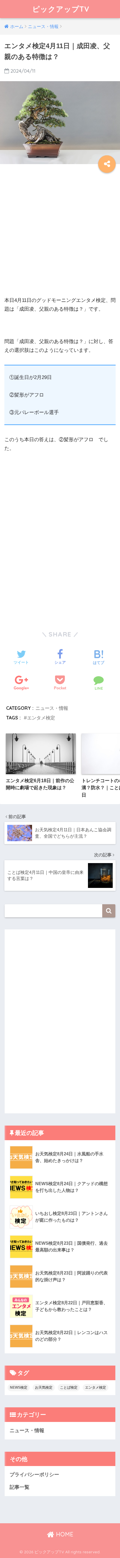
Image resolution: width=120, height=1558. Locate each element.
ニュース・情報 (52, 708)
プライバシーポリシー (34, 1474)
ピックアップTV (60, 8)
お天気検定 (43, 1387)
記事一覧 (19, 1487)
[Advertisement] (60, 236)
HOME (63, 1534)
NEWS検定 (18, 1387)
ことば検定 (68, 1387)
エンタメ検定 (41, 718)
